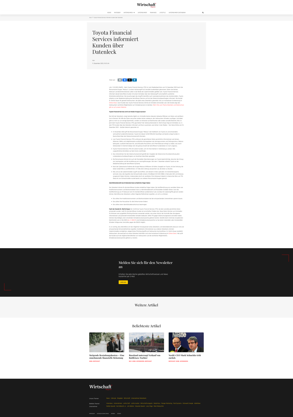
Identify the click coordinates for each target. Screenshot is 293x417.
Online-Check (113, 103)
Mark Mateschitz (159, 406)
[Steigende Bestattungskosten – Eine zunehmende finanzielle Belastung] (106, 348)
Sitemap (119, 413)
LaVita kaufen (135, 403)
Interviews (109, 403)
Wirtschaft (127, 398)
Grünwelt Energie (188, 403)
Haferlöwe (197, 403)
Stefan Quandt (110, 406)
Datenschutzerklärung (103, 413)
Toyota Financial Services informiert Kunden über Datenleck (108, 17)
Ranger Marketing (166, 403)
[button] (202, 12)
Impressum (92, 413)
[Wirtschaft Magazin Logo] (146, 5)
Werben (113, 413)
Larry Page (149, 406)
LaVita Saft (126, 403)
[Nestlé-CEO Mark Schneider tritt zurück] (186, 348)
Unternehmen (118, 403)
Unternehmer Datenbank (138, 398)
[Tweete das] (129, 80)
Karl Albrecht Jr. (121, 406)
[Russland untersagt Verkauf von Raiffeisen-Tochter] (146, 348)
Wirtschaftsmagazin (146, 403)
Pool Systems (177, 403)
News (108, 398)
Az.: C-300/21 (132, 220)
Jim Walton (130, 406)
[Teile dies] (124, 80)
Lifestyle (113, 398)
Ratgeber (120, 398)
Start (90, 17)
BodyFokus (157, 403)
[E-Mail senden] (120, 80)
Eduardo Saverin (140, 406)
